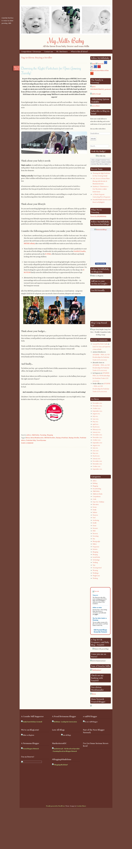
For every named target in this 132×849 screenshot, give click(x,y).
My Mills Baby (66, 40)
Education (96, 504)
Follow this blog (100, 263)
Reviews (95, 549)
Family (94, 510)
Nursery (95, 534)
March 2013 (96, 427)
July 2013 (95, 416)
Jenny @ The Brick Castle (100, 344)
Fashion (95, 512)
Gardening (96, 520)
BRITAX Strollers (49, 438)
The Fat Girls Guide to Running (100, 619)
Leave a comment (27, 443)
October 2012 (97, 440)
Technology (96, 560)
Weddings (96, 573)
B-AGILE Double (80, 251)
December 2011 (97, 461)
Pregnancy (96, 547)
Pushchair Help (31, 440)
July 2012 (95, 448)
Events (95, 507)
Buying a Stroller (74, 438)
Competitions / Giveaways (31, 51)
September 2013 (97, 411)
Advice (29, 435)
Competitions (97, 497)
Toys (94, 565)
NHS (94, 531)
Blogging (95, 486)
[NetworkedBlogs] (100, 230)
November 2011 (97, 464)
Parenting (43, 435)
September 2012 (97, 443)
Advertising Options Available (100, 100)
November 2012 (97, 437)
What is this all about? (79, 51)
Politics (95, 544)
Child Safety (35, 435)
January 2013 (96, 432)
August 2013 (96, 414)
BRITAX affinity (29, 243)
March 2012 (96, 456)
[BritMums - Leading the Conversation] (64, 722)
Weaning (95, 570)
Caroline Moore (81, 806)
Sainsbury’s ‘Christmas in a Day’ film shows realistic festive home (100, 189)
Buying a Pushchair (62, 438)
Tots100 (95, 595)
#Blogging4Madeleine (61, 759)
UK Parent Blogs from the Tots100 (100, 631)
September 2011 (97, 469)
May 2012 (95, 453)
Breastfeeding (97, 489)
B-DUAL (48, 254)
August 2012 (96, 445)
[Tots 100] (96, 591)
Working (95, 578)
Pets (94, 539)
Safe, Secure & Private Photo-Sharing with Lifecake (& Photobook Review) (101, 181)
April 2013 (95, 424)
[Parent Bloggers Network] (30, 749)
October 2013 (96, 408)
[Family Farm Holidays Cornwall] (31, 722)
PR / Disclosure (62, 51)
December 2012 (97, 435)
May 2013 (95, 422)
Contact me (48, 51)
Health (94, 523)
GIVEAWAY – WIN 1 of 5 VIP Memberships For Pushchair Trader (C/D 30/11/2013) (101, 357)
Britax (28, 438)
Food (94, 518)
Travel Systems (41, 440)
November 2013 (97, 406)
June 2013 (95, 419)
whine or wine (97, 607)
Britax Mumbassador (37, 438)
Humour (95, 528)
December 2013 (97, 403)
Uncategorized (97, 568)
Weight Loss (96, 576)
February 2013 (97, 430)
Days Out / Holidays (98, 502)
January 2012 (96, 459)
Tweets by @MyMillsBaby (98, 216)
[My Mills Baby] (66, 34)
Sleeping (95, 555)
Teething (95, 562)
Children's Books (97, 494)
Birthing (95, 483)
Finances (95, 515)
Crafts (94, 499)
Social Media (96, 557)
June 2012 (96, 451)
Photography (96, 541)
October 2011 (96, 466)
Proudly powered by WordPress (55, 806)
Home (94, 526)
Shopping (50, 435)
